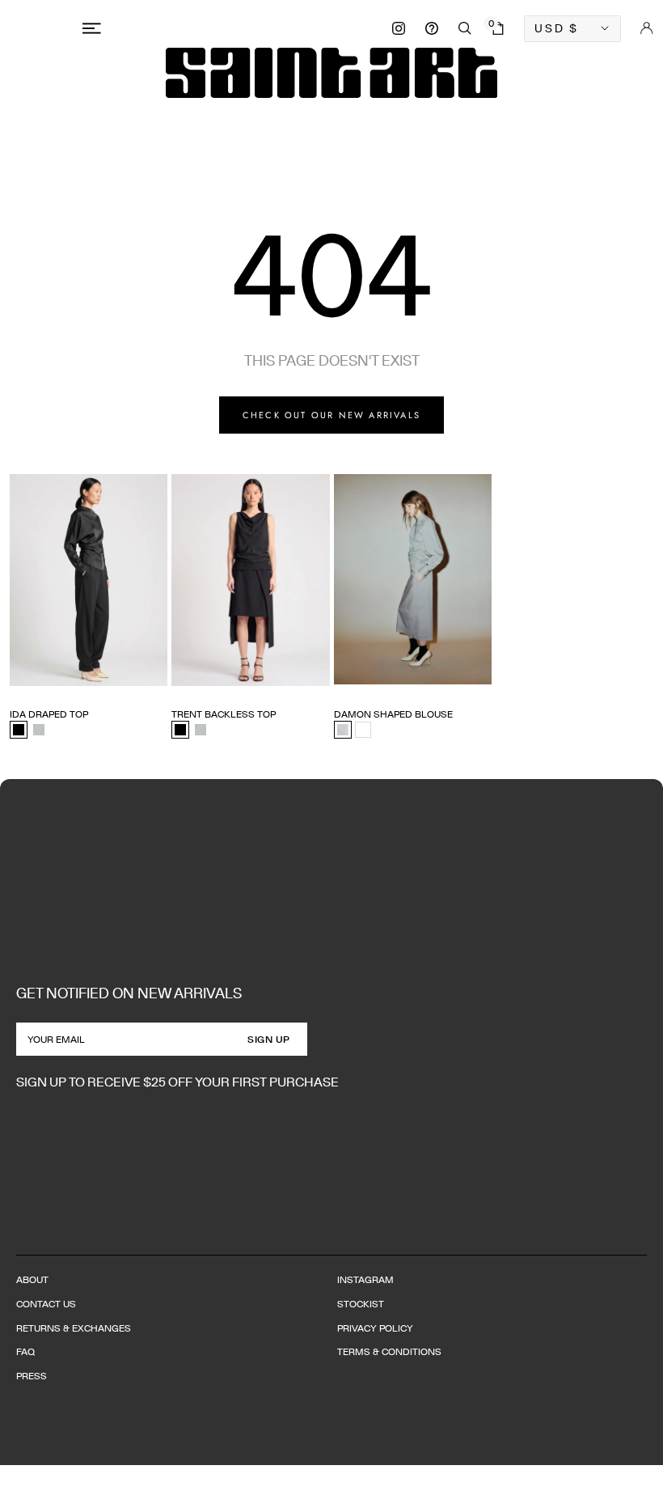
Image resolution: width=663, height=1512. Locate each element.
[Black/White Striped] (343, 730)
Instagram (365, 1279)
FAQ (25, 1351)
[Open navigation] (94, 28)
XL (111, 685)
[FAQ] (431, 28)
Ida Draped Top (49, 714)
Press (31, 1376)
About (32, 1279)
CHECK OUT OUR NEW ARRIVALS (331, 415)
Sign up (268, 1039)
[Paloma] (39, 730)
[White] (363, 730)
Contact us (46, 1304)
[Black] (19, 730)
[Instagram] (398, 28)
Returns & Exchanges (73, 1328)
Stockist (360, 1304)
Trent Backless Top (223, 714)
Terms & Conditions (389, 1351)
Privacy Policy (375, 1328)
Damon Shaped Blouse (393, 714)
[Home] (331, 72)
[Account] (646, 28)
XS (16, 685)
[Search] (464, 28)
